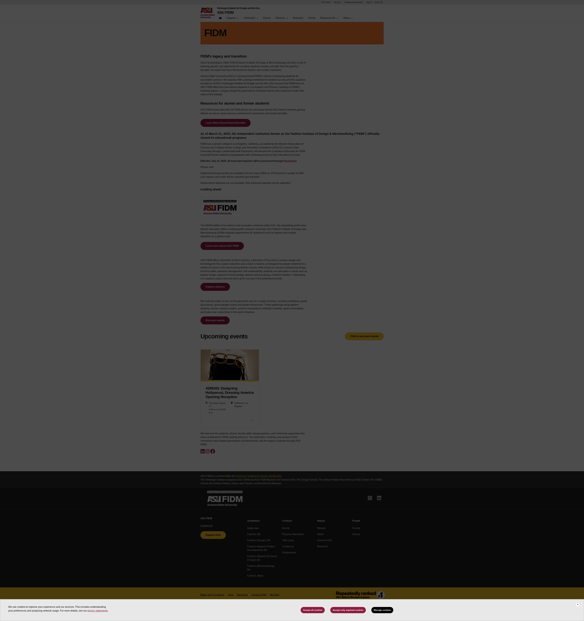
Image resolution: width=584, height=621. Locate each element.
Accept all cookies (312, 610)
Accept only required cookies (348, 610)
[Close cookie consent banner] (578, 605)
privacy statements (97, 610)
